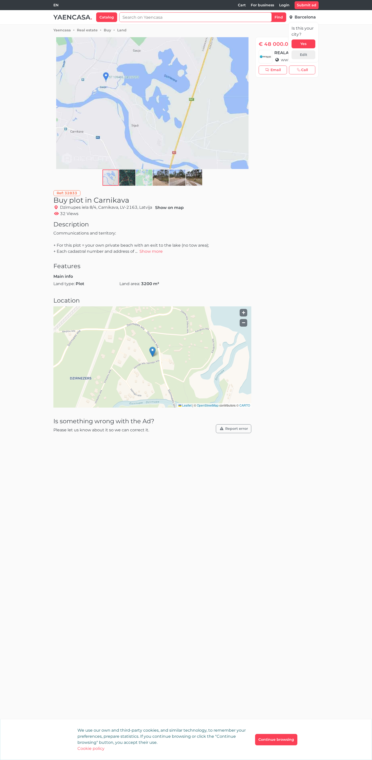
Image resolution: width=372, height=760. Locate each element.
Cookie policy (91, 748)
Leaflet (186, 405)
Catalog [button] (106, 17)
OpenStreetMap (208, 405)
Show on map (169, 207)
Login (284, 5)
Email (276, 70)
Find (279, 17)
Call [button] (304, 70)
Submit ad (306, 5)
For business (262, 5)
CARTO (244, 405)
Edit (303, 54)
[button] (127, 177)
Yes (303, 43)
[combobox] (55, 5)
